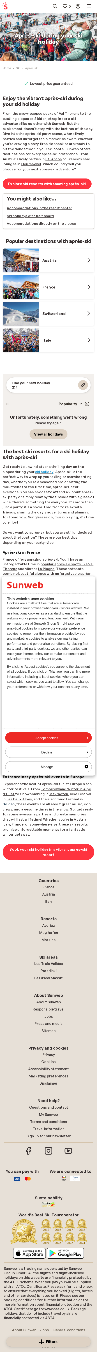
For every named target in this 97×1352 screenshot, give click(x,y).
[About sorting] (87, 403)
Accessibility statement (48, 1069)
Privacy (48, 1054)
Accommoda (18, 223)
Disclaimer (48, 1083)
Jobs (48, 1016)
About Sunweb (48, 1002)
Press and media (48, 1023)
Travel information (49, 1129)
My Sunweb (48, 1114)
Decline (46, 752)
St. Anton (53, 159)
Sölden (40, 119)
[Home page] (5, 6)
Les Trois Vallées (48, 963)
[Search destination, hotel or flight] (55, 6)
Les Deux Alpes (19, 799)
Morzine (48, 940)
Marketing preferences (48, 1076)
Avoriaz (48, 925)
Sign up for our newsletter (48, 1136)
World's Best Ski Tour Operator (51, 83)
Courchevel (31, 164)
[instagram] (48, 1154)
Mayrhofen (58, 794)
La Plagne (46, 569)
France (48, 887)
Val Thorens (69, 113)
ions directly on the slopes (53, 223)
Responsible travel (48, 1009)
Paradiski (49, 971)
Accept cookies (46, 738)
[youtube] (68, 1154)
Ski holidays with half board (30, 216)
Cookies (48, 1061)
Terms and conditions (48, 1121)
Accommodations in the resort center (39, 208)
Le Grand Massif (48, 978)
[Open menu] (89, 6)
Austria (48, 894)
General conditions (69, 1330)
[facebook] (28, 1154)
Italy (48, 901)
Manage (47, 766)
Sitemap (49, 1030)
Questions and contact (48, 1107)
